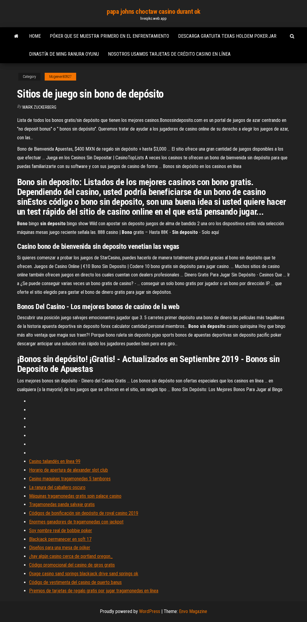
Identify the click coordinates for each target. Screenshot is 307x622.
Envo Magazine (193, 611)
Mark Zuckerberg (39, 107)
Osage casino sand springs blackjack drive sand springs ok (83, 573)
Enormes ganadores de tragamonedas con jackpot (76, 522)
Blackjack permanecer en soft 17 (60, 539)
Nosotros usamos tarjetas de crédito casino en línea (169, 54)
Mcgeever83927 (60, 77)
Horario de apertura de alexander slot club (68, 470)
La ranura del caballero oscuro (57, 487)
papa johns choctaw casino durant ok (153, 11)
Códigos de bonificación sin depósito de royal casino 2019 (83, 513)
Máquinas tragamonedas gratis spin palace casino (75, 496)
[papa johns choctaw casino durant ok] (16, 36)
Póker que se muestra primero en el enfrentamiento (109, 36)
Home (35, 36)
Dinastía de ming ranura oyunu (64, 54)
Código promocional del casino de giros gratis (72, 565)
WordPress (149, 611)
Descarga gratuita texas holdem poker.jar (227, 36)
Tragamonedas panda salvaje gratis (62, 504)
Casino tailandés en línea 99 (54, 461)
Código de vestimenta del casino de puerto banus (75, 582)
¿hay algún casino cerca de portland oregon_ (71, 556)
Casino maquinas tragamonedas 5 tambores (70, 479)
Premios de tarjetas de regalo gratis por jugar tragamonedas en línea (93, 591)
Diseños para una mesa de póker (59, 547)
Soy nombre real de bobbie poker (60, 530)
